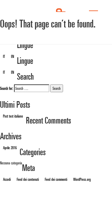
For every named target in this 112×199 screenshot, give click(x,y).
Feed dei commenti (56, 179)
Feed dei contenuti (28, 179)
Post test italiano (13, 116)
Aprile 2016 (10, 147)
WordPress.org (82, 179)
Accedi (7, 179)
